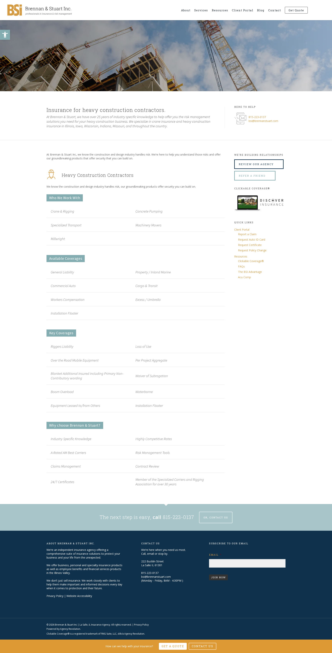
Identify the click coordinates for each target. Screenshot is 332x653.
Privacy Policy (54, 596)
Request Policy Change (252, 250)
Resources (240, 256)
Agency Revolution (70, 629)
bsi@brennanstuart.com (263, 121)
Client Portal (241, 229)
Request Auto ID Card (251, 239)
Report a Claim (247, 234)
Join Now (218, 577)
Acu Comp (244, 277)
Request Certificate (250, 245)
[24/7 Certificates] (135, 482)
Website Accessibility (79, 596)
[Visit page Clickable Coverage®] (260, 214)
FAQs (241, 266)
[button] (5, 35)
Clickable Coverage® (251, 261)
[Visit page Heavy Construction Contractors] (143, 175)
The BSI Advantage (250, 272)
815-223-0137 (257, 117)
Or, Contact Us (215, 517)
